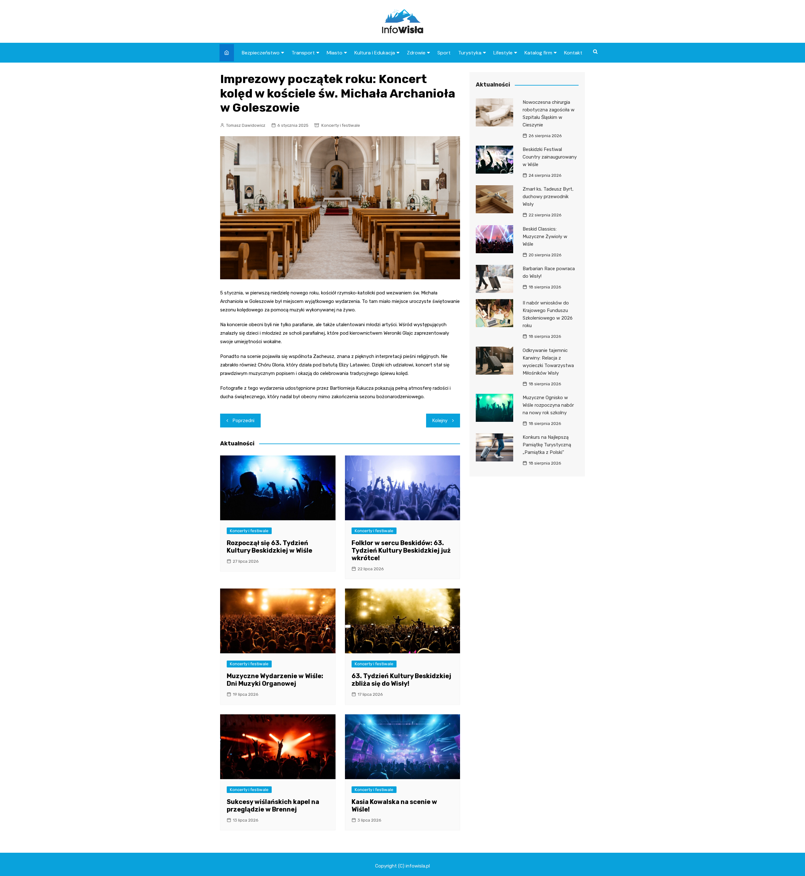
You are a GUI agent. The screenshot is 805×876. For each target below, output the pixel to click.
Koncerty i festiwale (340, 125)
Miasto (334, 52)
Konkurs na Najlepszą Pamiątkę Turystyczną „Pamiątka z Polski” (547, 444)
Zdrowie (416, 52)
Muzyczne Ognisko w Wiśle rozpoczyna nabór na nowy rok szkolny (548, 405)
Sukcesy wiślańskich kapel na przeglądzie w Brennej (273, 805)
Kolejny (439, 420)
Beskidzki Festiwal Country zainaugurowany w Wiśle (550, 157)
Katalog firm (538, 52)
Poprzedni (243, 420)
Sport (444, 52)
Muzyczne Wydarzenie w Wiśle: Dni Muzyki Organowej (275, 679)
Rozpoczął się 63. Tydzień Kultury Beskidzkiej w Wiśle (269, 546)
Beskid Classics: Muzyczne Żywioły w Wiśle (545, 236)
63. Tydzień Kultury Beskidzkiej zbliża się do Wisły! (401, 679)
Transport (303, 52)
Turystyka (469, 52)
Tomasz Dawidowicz (245, 125)
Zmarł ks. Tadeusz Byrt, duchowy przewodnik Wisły (548, 196)
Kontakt (573, 52)
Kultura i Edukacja (374, 52)
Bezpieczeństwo (261, 52)
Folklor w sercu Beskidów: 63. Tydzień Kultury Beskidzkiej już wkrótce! (401, 550)
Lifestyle (503, 52)
